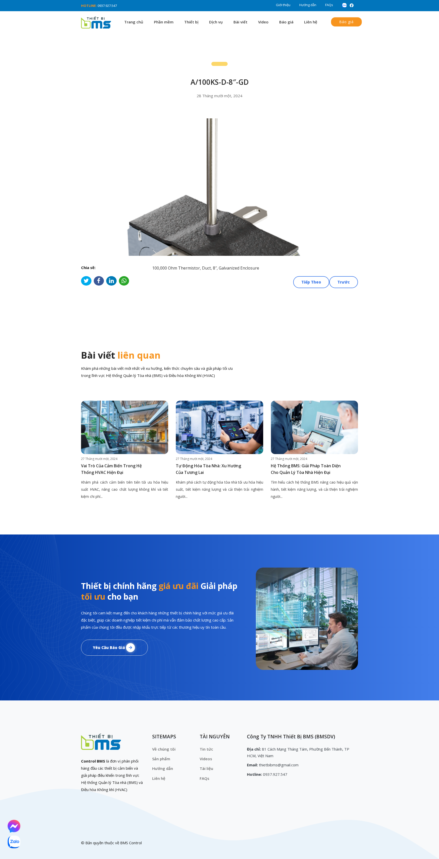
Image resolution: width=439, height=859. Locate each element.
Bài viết (240, 21)
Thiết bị (191, 21)
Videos (206, 758)
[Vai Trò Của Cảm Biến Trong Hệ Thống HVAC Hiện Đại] (124, 427)
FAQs (329, 5)
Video (263, 21)
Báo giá (286, 21)
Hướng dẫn (307, 5)
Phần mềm (164, 21)
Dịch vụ (216, 21)
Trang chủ (133, 21)
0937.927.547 (107, 5)
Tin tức (206, 749)
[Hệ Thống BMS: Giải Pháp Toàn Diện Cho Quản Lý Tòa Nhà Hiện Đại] (314, 427)
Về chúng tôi (164, 749)
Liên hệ (310, 21)
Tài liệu (206, 768)
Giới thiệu (283, 5)
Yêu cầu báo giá (109, 647)
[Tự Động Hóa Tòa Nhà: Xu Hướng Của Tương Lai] (219, 427)
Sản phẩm (161, 758)
